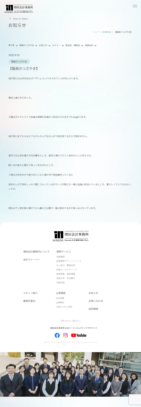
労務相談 (60, 282)
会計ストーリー (31, 259)
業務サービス (63, 252)
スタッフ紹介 (30, 293)
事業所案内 (29, 301)
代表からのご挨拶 (64, 306)
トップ (96, 32)
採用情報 (93, 309)
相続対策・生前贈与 (65, 278)
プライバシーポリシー (70, 321)
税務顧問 (60, 256)
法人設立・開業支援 (65, 265)
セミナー (56, 45)
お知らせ (43, 45)
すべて (11, 45)
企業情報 (61, 293)
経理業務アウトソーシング (68, 261)
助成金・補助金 (73, 45)
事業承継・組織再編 (65, 274)
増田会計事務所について (36, 252)
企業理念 (60, 302)
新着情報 (106, 32)
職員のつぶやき (27, 45)
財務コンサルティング (66, 269)
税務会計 (89, 45)
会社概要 (60, 298)
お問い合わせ (96, 301)
